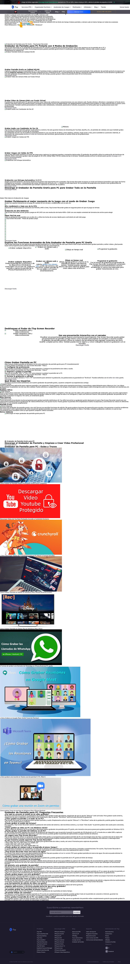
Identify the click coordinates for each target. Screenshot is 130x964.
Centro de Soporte (91, 931)
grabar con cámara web (46, 265)
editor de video (113, 378)
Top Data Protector (42, 944)
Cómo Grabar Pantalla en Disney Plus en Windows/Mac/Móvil (21, 629)
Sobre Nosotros (109, 931)
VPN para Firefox (59, 944)
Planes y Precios (41, 952)
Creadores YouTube (110, 942)
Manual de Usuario (91, 935)
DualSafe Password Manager (44, 948)
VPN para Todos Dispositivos (62, 952)
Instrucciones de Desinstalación (94, 940)
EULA (119, 961)
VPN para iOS (58, 938)
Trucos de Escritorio (77, 938)
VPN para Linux (58, 948)
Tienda (103, 7)
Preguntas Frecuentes (92, 933)
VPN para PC (57, 935)
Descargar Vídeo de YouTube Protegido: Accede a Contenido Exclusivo (24, 519)
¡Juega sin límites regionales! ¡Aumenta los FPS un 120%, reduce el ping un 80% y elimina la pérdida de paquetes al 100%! (66, 2)
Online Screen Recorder (43, 950)
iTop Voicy (39, 938)
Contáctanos (108, 933)
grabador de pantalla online (50, 898)
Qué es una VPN (76, 931)
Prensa (107, 935)
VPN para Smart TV (59, 946)
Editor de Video (48, 11)
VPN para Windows (59, 931)
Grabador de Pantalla (78, 942)
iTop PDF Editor (41, 946)
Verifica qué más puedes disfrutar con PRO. (59, 868)
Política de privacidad (108, 961)
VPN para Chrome (59, 942)
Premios (107, 938)
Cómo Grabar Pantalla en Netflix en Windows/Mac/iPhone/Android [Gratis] (26, 592)
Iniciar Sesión (124, 7)
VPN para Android (59, 940)
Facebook (111, 951)
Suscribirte (77, 912)
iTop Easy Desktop (42, 935)
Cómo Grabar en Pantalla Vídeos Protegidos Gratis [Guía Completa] (23, 483)
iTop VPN (39, 931)
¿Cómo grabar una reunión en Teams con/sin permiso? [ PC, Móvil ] (23, 777)
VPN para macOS (59, 933)
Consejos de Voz (76, 940)
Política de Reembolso (93, 961)
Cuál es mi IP (75, 933)
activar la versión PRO (66, 853)
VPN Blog (74, 935)
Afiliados (107, 940)
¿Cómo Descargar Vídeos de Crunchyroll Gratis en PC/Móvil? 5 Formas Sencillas (27, 555)
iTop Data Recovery (42, 942)
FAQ (63, 12)
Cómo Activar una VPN (92, 938)
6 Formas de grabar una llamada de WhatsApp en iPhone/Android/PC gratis (26, 666)
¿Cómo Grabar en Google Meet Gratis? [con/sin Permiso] (19, 718)
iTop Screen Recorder (42, 933)
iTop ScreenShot (41, 940)
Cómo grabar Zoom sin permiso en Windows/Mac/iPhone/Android (22, 810)
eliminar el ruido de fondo (32, 134)
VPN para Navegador (60, 950)
